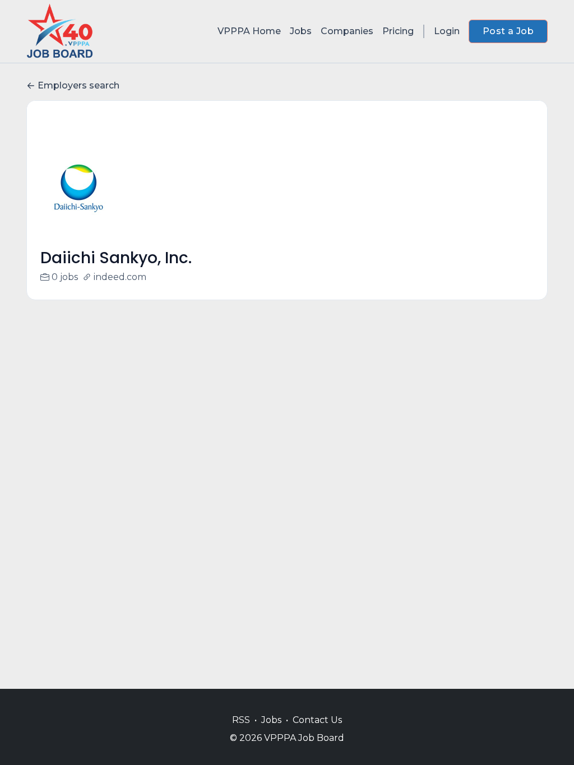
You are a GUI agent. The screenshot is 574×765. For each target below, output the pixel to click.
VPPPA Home (249, 31)
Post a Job (508, 31)
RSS (241, 720)
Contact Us (317, 720)
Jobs (301, 31)
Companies (347, 31)
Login (447, 31)
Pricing (398, 31)
